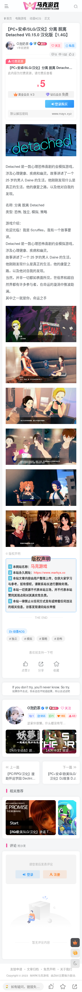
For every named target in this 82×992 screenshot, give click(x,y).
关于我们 (66, 969)
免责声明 (49, 969)
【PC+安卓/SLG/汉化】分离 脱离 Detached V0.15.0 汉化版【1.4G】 (38, 32)
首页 (9, 18)
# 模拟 (28, 639)
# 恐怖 (58, 639)
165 (62, 716)
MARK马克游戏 (39, 975)
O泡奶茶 (23, 43)
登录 (30, 874)
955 (43, 716)
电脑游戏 (20, 18)
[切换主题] (75, 963)
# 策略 (43, 639)
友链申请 (16, 969)
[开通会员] (75, 942)
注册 (57, 874)
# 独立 (13, 639)
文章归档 (33, 969)
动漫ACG (35, 18)
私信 (71, 45)
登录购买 (61, 104)
